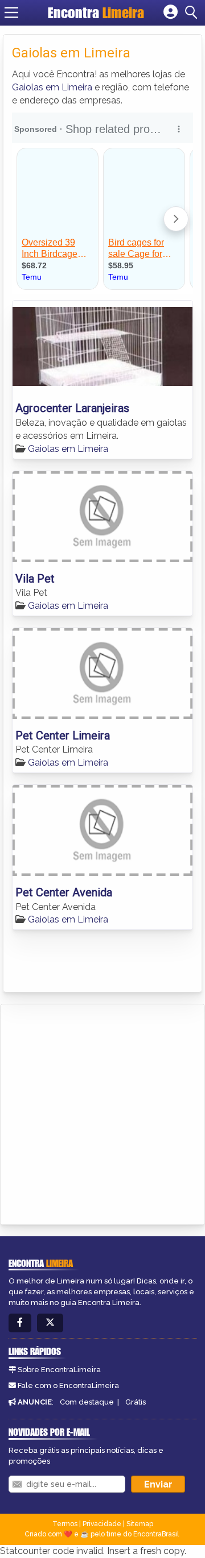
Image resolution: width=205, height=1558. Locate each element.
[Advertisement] (102, 1112)
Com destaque (87, 1402)
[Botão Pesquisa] (193, 12)
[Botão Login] (170, 12)
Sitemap (139, 1524)
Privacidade (102, 1524)
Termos (64, 1524)
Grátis (135, 1402)
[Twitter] (50, 1323)
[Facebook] (20, 1323)
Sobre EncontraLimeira (59, 1369)
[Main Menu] (11, 12)
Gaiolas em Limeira (52, 87)
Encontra (96, 12)
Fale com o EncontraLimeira (68, 1385)
